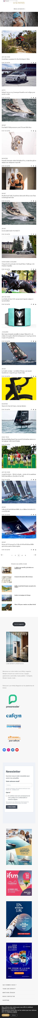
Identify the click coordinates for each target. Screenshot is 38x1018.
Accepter (5, 1015)
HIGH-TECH (20, 422)
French (7, 1)
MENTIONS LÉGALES (9, 992)
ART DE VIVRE (20, 42)
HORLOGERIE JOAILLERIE (16, 248)
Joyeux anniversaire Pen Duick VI (11, 231)
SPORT (29, 42)
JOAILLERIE (22, 317)
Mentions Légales (12, 1012)
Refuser (14, 1015)
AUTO (20, 75)
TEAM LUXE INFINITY (9, 988)
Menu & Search (19, 9)
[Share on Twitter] (33, 62)
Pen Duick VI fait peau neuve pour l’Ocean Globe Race (16, 127)
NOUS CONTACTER (9, 996)
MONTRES (21, 144)
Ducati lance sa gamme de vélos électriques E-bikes (16, 59)
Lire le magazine (19, 624)
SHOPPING (6, 1000)
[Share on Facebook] (31, 62)
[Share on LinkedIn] (35, 62)
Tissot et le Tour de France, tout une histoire (14, 406)
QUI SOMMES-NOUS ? (10, 985)
